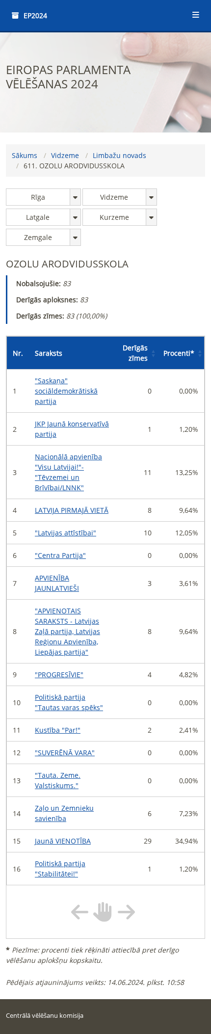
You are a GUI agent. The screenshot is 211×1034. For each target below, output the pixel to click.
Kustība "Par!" (57, 730)
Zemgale (38, 237)
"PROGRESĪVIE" (59, 674)
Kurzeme (114, 217)
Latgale (38, 217)
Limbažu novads (119, 155)
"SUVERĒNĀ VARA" (65, 752)
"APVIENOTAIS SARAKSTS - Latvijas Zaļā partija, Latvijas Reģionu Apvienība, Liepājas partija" (67, 631)
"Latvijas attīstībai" (65, 532)
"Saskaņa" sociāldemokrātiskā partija (66, 391)
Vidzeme (65, 155)
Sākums (24, 155)
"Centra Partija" (60, 555)
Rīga (38, 197)
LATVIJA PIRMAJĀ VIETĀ (71, 510)
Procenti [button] (178, 353)
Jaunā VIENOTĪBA (63, 841)
